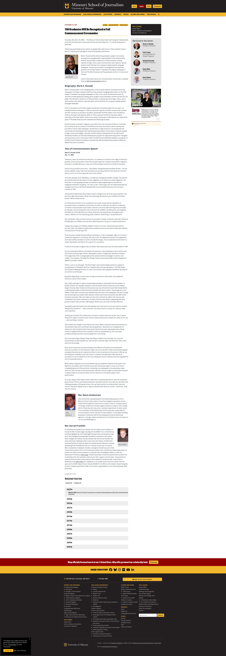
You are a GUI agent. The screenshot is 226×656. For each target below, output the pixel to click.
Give (134, 6)
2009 (69, 529)
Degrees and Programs (72, 14)
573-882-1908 (103, 579)
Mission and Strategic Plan (147, 596)
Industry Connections (145, 606)
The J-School (151, 14)
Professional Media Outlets (99, 587)
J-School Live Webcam (139, 33)
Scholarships (68, 610)
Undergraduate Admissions (72, 608)
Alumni (105, 25)
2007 (69, 533)
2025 (69, 489)
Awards (141, 598)
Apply (141, 6)
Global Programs (96, 608)
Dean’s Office (143, 587)
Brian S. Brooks (148, 44)
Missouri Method (113, 25)
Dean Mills (146, 69)
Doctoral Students (126, 627)
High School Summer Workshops (75, 615)
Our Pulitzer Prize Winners (148, 602)
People (126, 14)
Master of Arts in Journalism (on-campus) (78, 596)
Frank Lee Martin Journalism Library (103, 612)
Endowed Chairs (126, 622)
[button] (20, 650)
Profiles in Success (126, 600)
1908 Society (126, 591)
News (122, 609)
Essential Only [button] (8, 650)
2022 (69, 503)
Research (117, 14)
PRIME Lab (124, 611)
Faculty (123, 618)
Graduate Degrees (69, 593)
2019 (69, 516)
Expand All (69, 483)
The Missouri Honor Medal (148, 600)
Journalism (69, 589)
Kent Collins (80, 462)
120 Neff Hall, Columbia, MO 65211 (77, 579)
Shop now (153, 562)
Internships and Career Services (102, 636)
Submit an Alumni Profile (130, 602)
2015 (69, 520)
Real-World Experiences (92, 14)
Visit (148, 6)
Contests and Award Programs (102, 634)
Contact (141, 610)
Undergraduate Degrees (71, 587)
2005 (69, 542)
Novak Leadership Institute (101, 625)
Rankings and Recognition (146, 591)
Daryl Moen (147, 77)
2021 (69, 507)
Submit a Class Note (129, 598)
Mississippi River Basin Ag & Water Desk (105, 619)
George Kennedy (148, 61)
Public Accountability (145, 608)
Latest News (136, 29)
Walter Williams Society (129, 593)
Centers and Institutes (98, 610)
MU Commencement (94, 81)
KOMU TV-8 (96, 596)
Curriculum (67, 606)
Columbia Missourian (99, 591)
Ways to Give (125, 587)
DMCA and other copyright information (143, 643)
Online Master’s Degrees (73, 598)
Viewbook (157, 6)
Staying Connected (126, 604)
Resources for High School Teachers (76, 617)
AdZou (95, 589)
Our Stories (107, 14)
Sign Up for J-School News (143, 579)
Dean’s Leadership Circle (128, 589)
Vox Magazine (97, 606)
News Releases (123, 25)
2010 (69, 525)
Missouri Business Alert (100, 598)
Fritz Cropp (84, 455)
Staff (122, 625)
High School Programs (70, 612)
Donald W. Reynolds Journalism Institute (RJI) (106, 627)
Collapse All (77, 483)
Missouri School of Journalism (98, 5)
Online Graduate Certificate (74, 600)
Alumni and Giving (138, 14)
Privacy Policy (12, 645)
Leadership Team (144, 589)
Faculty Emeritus (126, 620)
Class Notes (124, 596)
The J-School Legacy (144, 593)
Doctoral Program (71, 602)
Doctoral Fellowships (72, 604)
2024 (69, 499)
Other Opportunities (97, 632)
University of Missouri (82, 8)
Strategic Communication (73, 591)
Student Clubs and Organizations (149, 604)
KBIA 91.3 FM (97, 593)
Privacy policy (157, 643)
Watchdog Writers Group (100, 629)
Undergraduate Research (128, 613)
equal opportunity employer (109, 646)
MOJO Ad (95, 600)
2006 (69, 538)
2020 (69, 512)
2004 (69, 547)
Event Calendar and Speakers (142, 31)
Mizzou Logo (67, 6)
